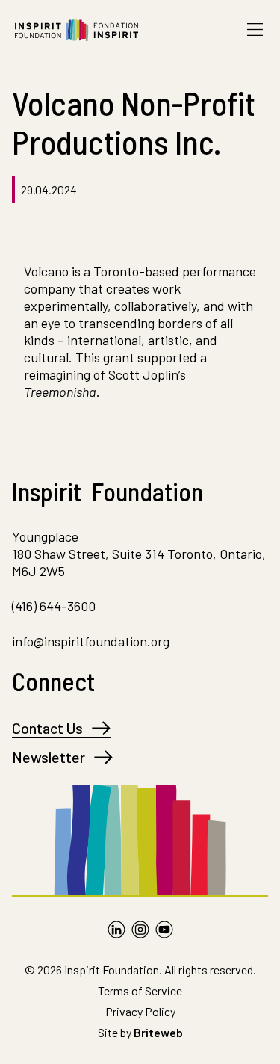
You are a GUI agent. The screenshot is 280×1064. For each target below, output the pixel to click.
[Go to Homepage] (76, 30)
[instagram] (140, 929)
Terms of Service (140, 990)
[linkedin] (116, 929)
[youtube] (164, 929)
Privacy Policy (140, 1011)
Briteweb (158, 1032)
